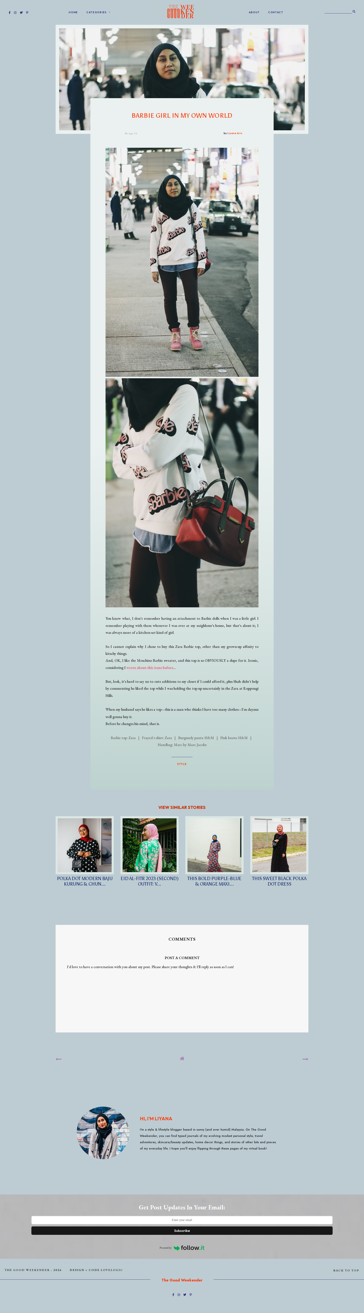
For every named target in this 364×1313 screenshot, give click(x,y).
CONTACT (275, 12)
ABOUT (254, 12)
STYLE (182, 764)
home (73, 12)
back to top (346, 1270)
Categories (96, 12)
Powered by (166, 1247)
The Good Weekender (27, 1270)
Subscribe (182, 1231)
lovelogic (112, 1270)
